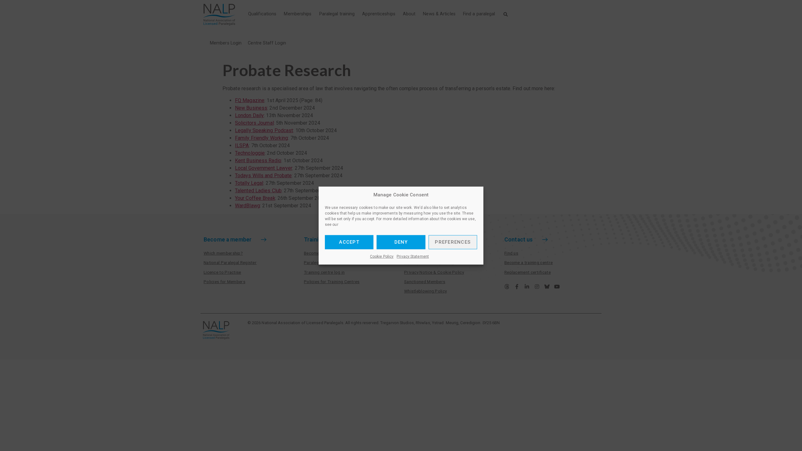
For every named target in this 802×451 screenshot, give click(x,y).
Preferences (453, 242)
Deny (401, 242)
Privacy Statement (413, 256)
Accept (349, 242)
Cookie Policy (381, 256)
